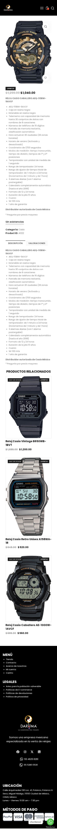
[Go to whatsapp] (50, 821)
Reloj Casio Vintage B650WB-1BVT (26, 443)
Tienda (9, 659)
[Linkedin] (39, 752)
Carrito (9, 673)
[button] (45, 26)
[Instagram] (25, 752)
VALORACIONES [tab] (36, 243)
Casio (22, 229)
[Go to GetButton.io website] (50, 827)
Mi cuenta (11, 669)
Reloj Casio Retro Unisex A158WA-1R (28, 541)
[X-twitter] (32, 752)
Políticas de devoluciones (19, 693)
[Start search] (52, 8)
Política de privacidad (17, 696)
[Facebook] (18, 752)
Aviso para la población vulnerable (23, 686)
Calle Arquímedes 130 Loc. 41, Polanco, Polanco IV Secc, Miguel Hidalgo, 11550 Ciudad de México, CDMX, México (28, 794)
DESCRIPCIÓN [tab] (15, 243)
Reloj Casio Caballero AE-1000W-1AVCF (28, 627)
